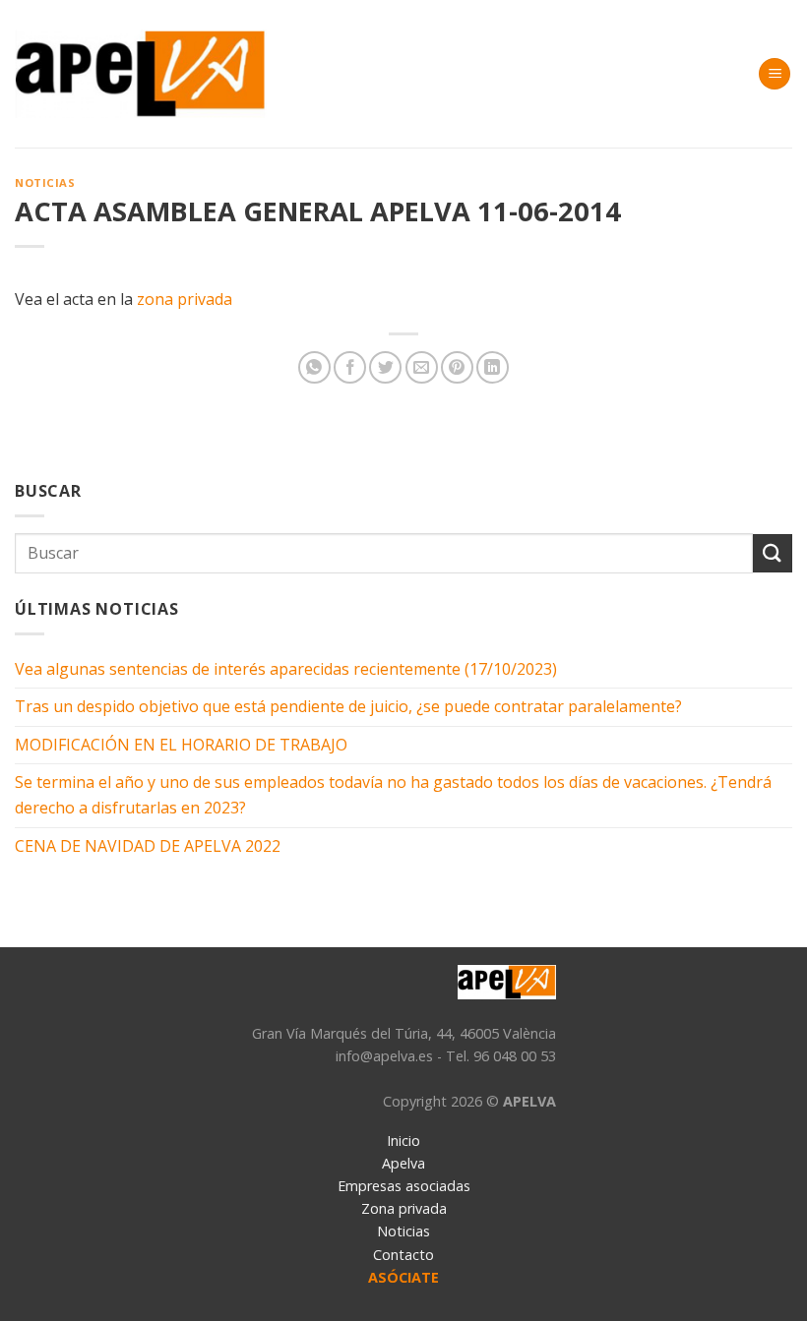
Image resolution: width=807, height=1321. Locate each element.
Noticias (45, 182)
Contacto (403, 1254)
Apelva (403, 1163)
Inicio (403, 1140)
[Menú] (774, 74)
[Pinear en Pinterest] (457, 367)
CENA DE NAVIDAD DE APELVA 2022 (147, 846)
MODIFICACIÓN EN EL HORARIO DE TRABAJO (181, 744)
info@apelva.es (384, 1056)
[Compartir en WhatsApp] (314, 367)
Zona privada (404, 1208)
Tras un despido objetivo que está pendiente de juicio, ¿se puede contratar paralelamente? (348, 706)
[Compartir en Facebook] (350, 367)
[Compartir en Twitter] (385, 367)
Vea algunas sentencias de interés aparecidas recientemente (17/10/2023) (286, 669)
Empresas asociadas (404, 1185)
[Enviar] (772, 553)
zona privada (184, 299)
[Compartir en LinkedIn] (492, 367)
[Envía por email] (421, 367)
